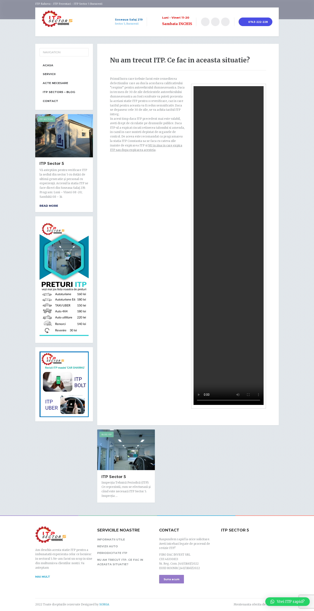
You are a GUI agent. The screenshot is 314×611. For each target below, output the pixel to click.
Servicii (49, 74)
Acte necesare (55, 83)
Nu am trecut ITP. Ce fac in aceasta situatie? (120, 562)
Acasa (48, 65)
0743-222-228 (258, 22)
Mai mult (42, 576)
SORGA (104, 604)
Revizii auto (107, 546)
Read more (49, 205)
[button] (287, 601)
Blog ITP (106, 434)
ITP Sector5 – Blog (59, 92)
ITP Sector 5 (113, 476)
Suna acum (171, 579)
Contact (50, 101)
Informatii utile (111, 539)
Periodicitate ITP (112, 553)
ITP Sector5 (46, 119)
